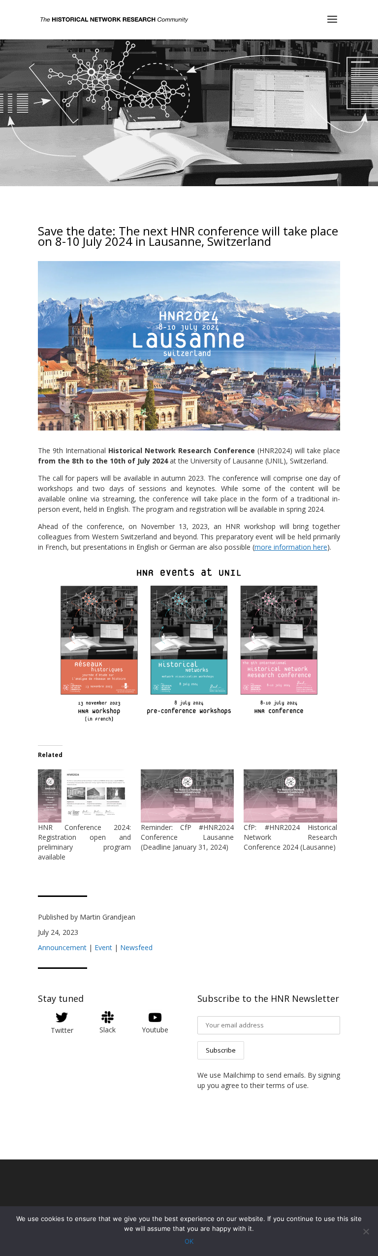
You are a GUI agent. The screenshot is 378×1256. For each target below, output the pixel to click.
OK (189, 1241)
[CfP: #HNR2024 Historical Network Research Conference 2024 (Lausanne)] (290, 796)
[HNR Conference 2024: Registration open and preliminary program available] (84, 796)
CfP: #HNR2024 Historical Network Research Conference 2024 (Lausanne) (290, 837)
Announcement (62, 947)
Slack (107, 1029)
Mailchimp (239, 1075)
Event (103, 947)
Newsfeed (136, 947)
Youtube (155, 1029)
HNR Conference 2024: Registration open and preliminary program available (84, 842)
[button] (189, 644)
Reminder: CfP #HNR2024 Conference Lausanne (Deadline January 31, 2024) (187, 837)
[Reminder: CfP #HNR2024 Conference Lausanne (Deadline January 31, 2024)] (187, 796)
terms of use (286, 1085)
